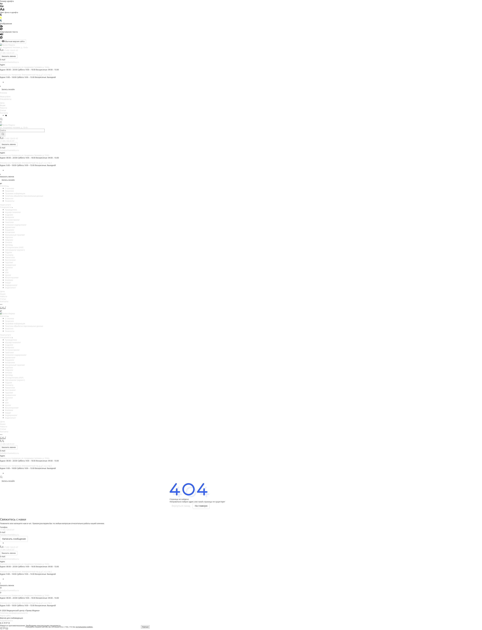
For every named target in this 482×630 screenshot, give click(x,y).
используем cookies (84, 627)
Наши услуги (5, 97)
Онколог (8, 242)
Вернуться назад (181, 505)
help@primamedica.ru (9, 62)
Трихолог (9, 267)
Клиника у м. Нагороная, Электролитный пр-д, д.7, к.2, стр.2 (26, 74)
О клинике (9, 188)
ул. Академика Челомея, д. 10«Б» (14, 47)
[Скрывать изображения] (1, 29)
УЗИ (7, 272)
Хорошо (145, 627)
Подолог (8, 252)
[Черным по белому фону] (1, 15)
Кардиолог (9, 230)
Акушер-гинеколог (13, 212)
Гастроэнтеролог (12, 220)
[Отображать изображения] (1, 26)
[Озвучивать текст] (1, 35)
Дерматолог (10, 227)
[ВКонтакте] (6, 115)
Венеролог (9, 217)
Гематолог (9, 222)
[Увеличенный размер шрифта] (2, 10)
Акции (2, 105)
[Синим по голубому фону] (1, 21)
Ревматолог (10, 257)
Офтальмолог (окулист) (15, 250)
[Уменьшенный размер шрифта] (1, 4)
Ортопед (9, 245)
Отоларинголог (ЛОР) (14, 247)
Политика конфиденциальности (14, 613)
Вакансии (9, 198)
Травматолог (10, 265)
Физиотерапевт (12, 277)
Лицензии (9, 191)
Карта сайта (5, 615)
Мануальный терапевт (15, 235)
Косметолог (10, 232)
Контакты (4, 113)
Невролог (9, 240)
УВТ (6, 270)
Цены (2, 103)
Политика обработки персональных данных (24, 196)
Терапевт (9, 262)
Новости (3, 108)
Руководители (11, 210)
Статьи (3, 110)
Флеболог (9, 280)
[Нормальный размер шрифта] (1, 6)
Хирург (8, 282)
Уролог (8, 275)
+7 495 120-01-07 (11, 50)
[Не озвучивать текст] (1, 38)
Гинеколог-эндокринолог (15, 225)
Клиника (3, 93)
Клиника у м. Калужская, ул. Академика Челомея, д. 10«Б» (24, 67)
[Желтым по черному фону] (1, 18)
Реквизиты (9, 201)
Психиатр (9, 255)
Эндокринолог (11, 285)
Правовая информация (15, 193)
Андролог (9, 215)
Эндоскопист (10, 287)
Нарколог (9, 237)
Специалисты (5, 99)
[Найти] (3, 134)
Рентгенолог (10, 260)
